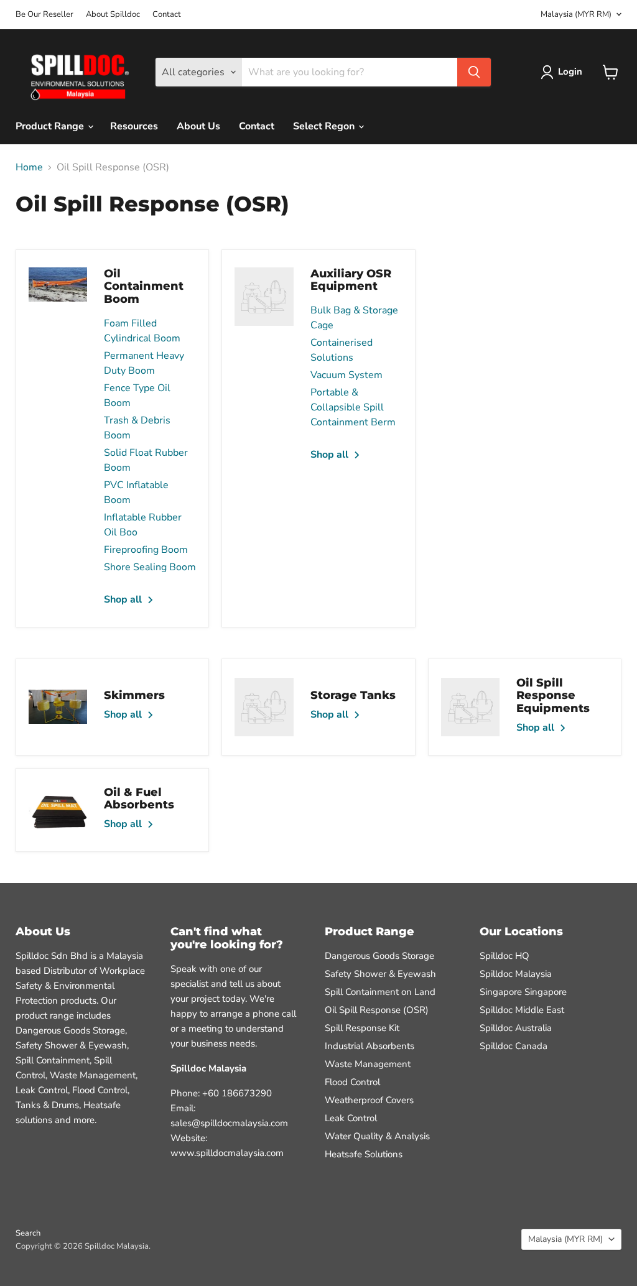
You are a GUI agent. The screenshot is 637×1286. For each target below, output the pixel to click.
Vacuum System (346, 375)
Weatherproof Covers (369, 1100)
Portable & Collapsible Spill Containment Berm (353, 407)
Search (28, 1233)
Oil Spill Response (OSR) (377, 1010)
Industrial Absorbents (369, 1046)
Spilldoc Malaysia (516, 974)
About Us (198, 126)
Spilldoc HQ (504, 956)
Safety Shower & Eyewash (380, 974)
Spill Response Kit (362, 1028)
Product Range (51, 126)
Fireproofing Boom (146, 550)
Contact (166, 14)
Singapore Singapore (523, 992)
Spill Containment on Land (380, 992)
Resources (134, 126)
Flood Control (352, 1082)
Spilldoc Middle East (522, 1010)
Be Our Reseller (44, 14)
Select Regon (325, 126)
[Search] (474, 72)
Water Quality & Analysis (377, 1136)
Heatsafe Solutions (363, 1154)
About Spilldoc (113, 14)
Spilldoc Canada (513, 1046)
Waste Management (368, 1064)
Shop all (124, 599)
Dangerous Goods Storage (379, 956)
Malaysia (576, 14)
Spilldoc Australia (516, 1028)
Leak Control (351, 1118)
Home (29, 167)
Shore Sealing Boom (150, 567)
